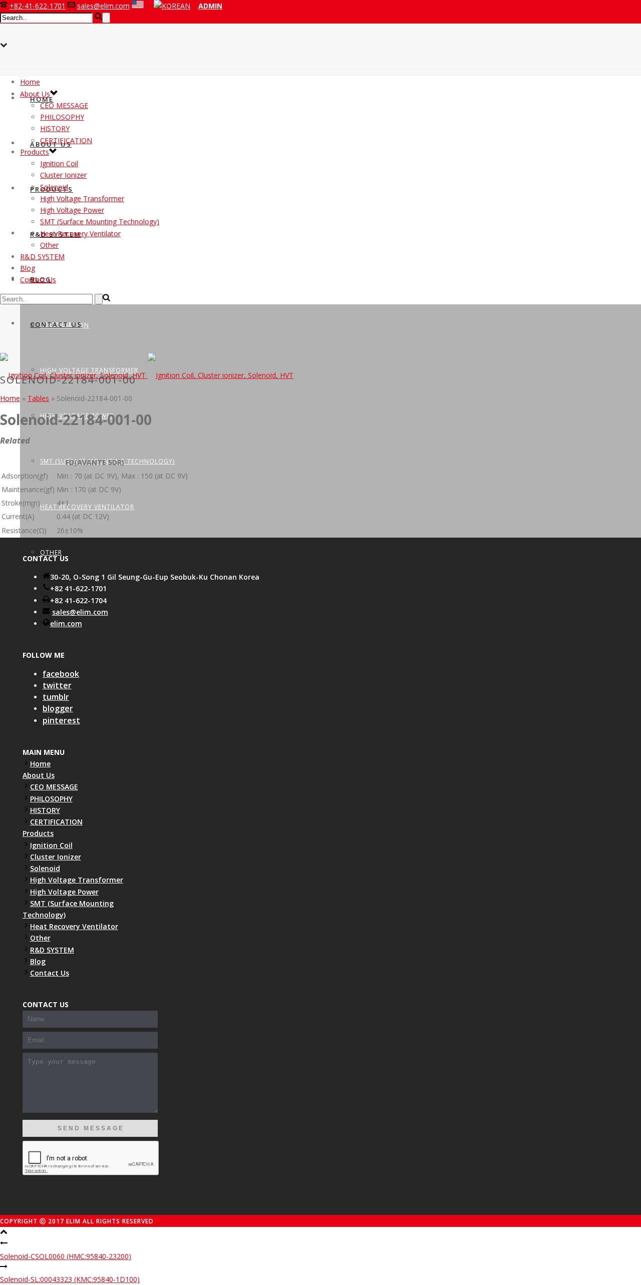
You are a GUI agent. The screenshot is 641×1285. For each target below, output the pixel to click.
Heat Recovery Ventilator (87, 507)
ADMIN (210, 6)
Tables (38, 398)
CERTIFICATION (66, 140)
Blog (27, 268)
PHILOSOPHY (62, 117)
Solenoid (54, 187)
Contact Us (56, 324)
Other (49, 245)
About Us (35, 94)
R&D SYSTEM (42, 256)
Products (34, 152)
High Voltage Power (72, 210)
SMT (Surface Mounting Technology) (99, 221)
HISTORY (55, 128)
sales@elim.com (103, 6)
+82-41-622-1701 (38, 6)
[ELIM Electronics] (146, 375)
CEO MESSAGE (64, 105)
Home (42, 99)
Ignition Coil (59, 163)
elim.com (66, 623)
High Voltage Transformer (82, 198)
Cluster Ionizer (68, 279)
